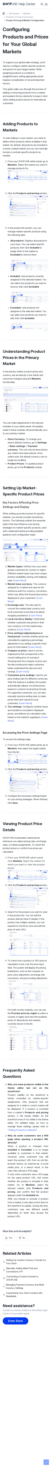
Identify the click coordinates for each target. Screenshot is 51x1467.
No (23, 1238)
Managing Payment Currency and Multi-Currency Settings (25, 1286)
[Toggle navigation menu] (46, 4)
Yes (10, 1238)
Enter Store (15, 1321)
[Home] (19, 4)
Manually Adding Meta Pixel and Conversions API (22, 1270)
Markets (26, 13)
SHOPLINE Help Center (4, 13)
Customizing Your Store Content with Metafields (24, 1295)
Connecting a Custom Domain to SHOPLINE (22, 1278)
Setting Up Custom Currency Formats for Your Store (26, 1262)
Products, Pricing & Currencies (19, 17)
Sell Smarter (14, 13)
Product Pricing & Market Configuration (25, 20)
